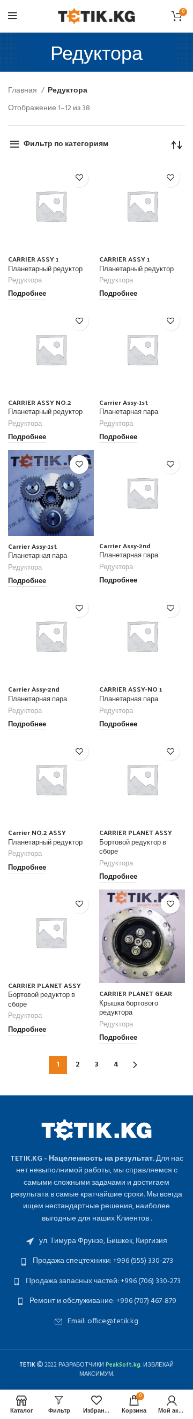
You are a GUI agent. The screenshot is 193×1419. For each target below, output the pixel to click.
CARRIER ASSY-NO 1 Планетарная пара (130, 693)
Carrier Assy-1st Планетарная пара (128, 407)
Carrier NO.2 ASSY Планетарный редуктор (45, 837)
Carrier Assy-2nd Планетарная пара (128, 550)
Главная (23, 91)
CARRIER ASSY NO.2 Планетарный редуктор (45, 407)
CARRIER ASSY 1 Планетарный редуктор (45, 263)
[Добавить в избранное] (79, 177)
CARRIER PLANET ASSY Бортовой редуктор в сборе (135, 841)
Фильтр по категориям (66, 144)
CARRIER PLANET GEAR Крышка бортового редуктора (135, 1002)
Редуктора (25, 280)
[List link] (96, 1241)
